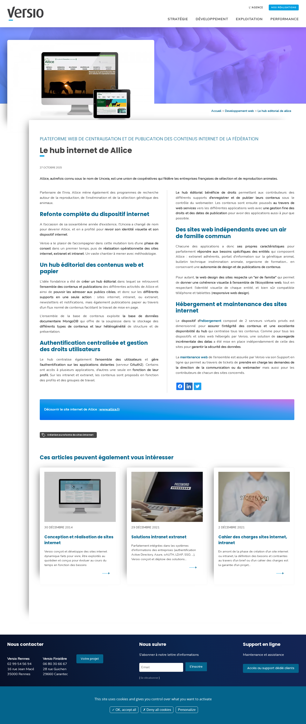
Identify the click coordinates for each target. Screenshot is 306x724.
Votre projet (90, 659)
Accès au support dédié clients (270, 668)
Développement (212, 19)
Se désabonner (149, 678)
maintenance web (194, 357)
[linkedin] (189, 386)
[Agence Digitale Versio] (25, 13)
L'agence (256, 7)
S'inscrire (196, 667)
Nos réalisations (283, 7)
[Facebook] (180, 386)
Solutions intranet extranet (159, 537)
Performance (284, 19)
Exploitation (249, 19)
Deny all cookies (158, 710)
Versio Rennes (18, 658)
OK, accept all (125, 710)
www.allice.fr (109, 409)
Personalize (187, 710)
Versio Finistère (55, 658)
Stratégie (178, 19)
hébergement (210, 320)
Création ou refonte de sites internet (70, 434)
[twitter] (197, 386)
